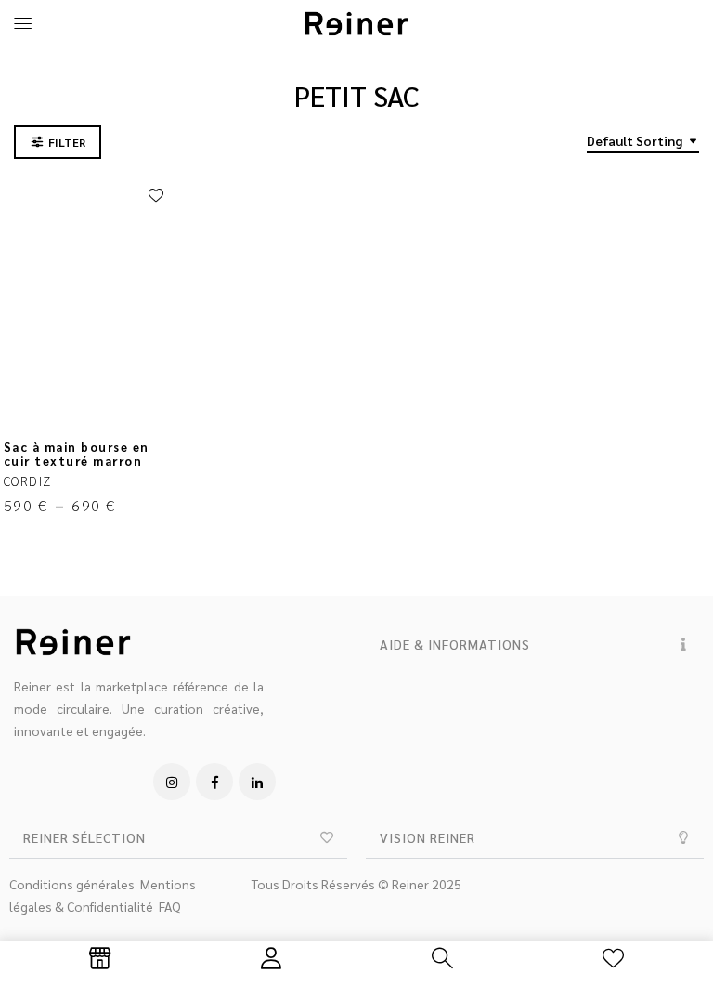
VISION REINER (427, 837)
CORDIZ (28, 480)
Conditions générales (72, 883)
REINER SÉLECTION (84, 837)
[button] (535, 644)
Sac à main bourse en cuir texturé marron (76, 453)
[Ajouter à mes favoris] (156, 196)
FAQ (170, 906)
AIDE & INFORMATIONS (455, 644)
